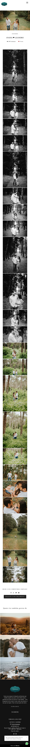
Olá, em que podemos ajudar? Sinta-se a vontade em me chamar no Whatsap (14, 738)
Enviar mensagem (16, 724)
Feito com (15, 745)
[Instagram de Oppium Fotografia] (16, 734)
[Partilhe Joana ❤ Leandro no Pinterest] (18, 592)
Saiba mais (15, 706)
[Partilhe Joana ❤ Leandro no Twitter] (16, 592)
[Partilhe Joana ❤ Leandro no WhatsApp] (13, 592)
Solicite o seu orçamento (14, 596)
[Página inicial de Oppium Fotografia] (4, 4)
